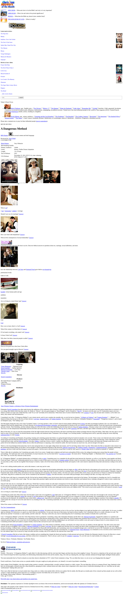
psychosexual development (43, 425)
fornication (8, 211)
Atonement (96, 419)
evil (4, 488)
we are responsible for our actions (15, 536)
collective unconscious (68, 447)
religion (42, 510)
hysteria (82, 423)
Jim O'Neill (12, 138)
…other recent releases (6, 94)
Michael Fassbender (6, 369)
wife (28, 528)
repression (54, 425)
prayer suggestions (41, 121)
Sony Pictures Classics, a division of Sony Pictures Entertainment (19, 406)
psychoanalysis (47, 269)
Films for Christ (55, 586)
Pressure (3, 76)
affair (75, 469)
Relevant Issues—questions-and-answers (18, 542)
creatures (86, 412)
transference (91, 447)
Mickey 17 (46, 108)
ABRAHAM (11, 13)
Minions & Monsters (6, 56)
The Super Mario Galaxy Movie (9, 85)
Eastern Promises (102, 417)
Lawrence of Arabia (65, 454)
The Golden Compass (81, 116)
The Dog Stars (4, 33)
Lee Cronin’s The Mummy (7, 79)
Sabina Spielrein (56, 419)
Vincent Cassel (5, 371)
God (2, 323)
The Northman (59, 116)
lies (85, 471)
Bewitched (93, 116)
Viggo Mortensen (6, 366)
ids (62, 428)
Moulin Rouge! (9, 118)
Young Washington (5, 54)
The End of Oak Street (6, 42)
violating (69, 536)
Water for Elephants (65, 108)
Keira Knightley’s (18, 524)
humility (3, 292)
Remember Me (86, 108)
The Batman (54, 108)
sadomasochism (5, 435)
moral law (76, 536)
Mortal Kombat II (5, 73)
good (120, 487)
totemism (3, 449)
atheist (12, 510)
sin (6, 208)
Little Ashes (76, 108)
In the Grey (4, 70)
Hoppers (3, 88)
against (22, 496)
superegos (74, 428)
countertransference (101, 447)
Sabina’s (19, 469)
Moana (2, 51)
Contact (96, 586)
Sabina (37, 441)
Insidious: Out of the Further (8, 39)
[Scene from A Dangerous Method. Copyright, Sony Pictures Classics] (34, 182)
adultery (14, 211)
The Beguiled (69, 116)
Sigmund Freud (30, 269)
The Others (19, 118)
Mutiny (2, 36)
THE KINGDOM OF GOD (16, 19)
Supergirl (3, 59)
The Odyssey (4, 48)
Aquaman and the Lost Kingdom (44, 116)
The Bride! (3, 91)
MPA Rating (4, 135)
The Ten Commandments (8, 507)
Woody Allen (85, 449)
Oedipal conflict (64, 460)
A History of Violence (87, 417)
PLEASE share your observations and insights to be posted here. (19, 579)
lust (3, 211)
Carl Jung (20, 269)
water (44, 458)
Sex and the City (111, 454)
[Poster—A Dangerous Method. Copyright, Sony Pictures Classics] (9, 182)
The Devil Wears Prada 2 (7, 68)
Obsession (3, 82)
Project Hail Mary (5, 65)
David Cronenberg (6, 377)
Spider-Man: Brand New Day (8, 45)
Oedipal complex (83, 447)
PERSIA (10, 16)
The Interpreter (102, 116)
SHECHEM (11, 10)
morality (116, 498)
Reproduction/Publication (86, 586)
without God (40, 498)
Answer (21, 214)
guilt (53, 495)
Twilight (95, 108)
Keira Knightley (5, 368)
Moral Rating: (5, 143)
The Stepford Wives (114, 116)
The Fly (79, 411)
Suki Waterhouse (13, 111)
